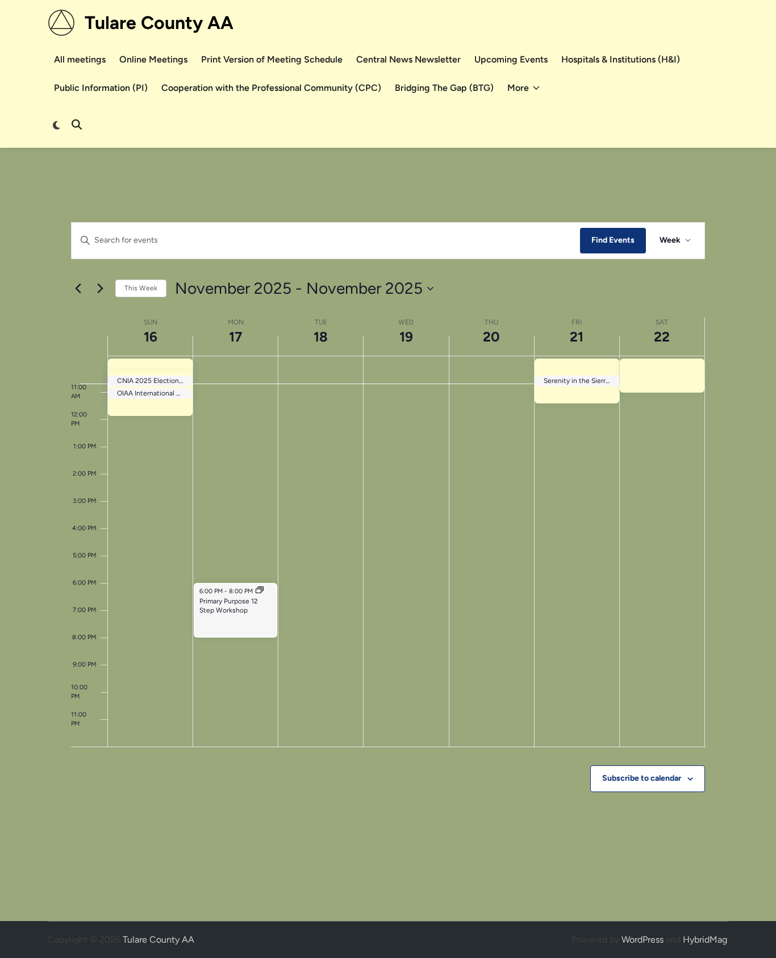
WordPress (642, 939)
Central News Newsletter (408, 59)
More (518, 87)
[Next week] (100, 288)
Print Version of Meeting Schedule (272, 59)
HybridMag (705, 939)
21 (576, 336)
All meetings (80, 59)
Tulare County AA (159, 23)
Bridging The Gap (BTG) (444, 87)
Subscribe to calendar (641, 778)
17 (235, 336)
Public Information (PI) (101, 87)
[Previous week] (78, 288)
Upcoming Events (511, 59)
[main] (388, 534)
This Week (140, 288)
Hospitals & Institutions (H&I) (620, 59)
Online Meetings (153, 59)
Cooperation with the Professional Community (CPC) (271, 87)
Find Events (613, 240)
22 (662, 336)
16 (150, 336)
